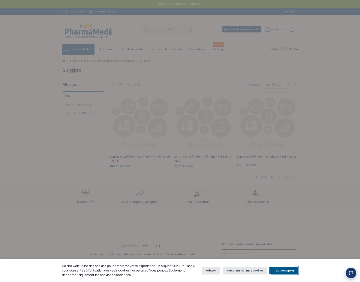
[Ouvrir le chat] (351, 273)
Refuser (211, 270)
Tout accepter (284, 270)
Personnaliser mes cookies (245, 270)
